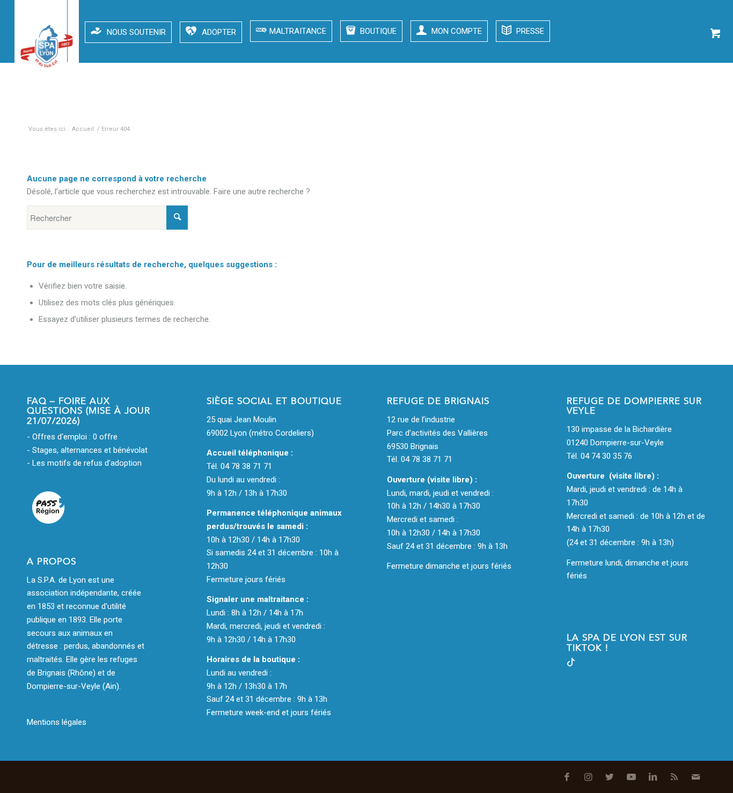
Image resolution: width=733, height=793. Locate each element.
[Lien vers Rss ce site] (670, 107)
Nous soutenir (136, 32)
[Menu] (27, 31)
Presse (529, 31)
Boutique (377, 31)
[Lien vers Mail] (691, 107)
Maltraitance (297, 31)
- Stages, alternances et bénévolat (87, 450)
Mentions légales (56, 722)
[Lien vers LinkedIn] (648, 107)
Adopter (219, 32)
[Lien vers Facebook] (563, 107)
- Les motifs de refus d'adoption (84, 463)
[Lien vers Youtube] (627, 107)
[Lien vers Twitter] (606, 107)
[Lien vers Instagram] (584, 107)
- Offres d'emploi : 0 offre (72, 437)
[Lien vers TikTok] (571, 664)
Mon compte (455, 31)
